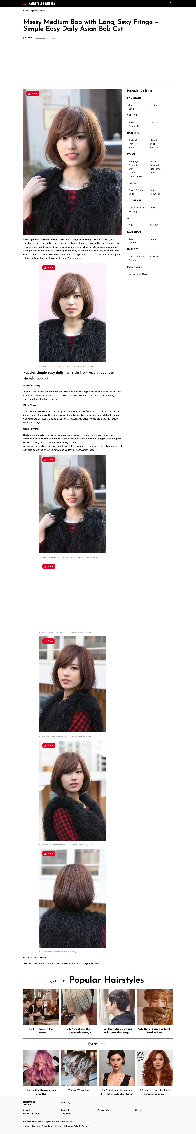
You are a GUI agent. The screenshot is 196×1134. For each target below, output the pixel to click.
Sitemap (138, 1110)
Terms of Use (66, 1114)
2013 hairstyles (43, 963)
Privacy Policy (103, 1110)
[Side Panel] (25, 3)
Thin (130, 143)
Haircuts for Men (137, 274)
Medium (154, 105)
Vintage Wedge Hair (79, 1090)
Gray (130, 169)
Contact (26, 1110)
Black (131, 147)
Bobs (131, 122)
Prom (152, 207)
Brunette (133, 165)
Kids (130, 225)
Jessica (31, 38)
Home (25, 11)
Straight (154, 140)
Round (153, 239)
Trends (132, 260)
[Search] (171, 4)
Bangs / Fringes (136, 190)
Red (152, 172)
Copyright (65, 1110)
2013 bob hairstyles (65, 963)
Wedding (132, 211)
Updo (131, 193)
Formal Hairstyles (138, 207)
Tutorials (154, 256)
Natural (154, 147)
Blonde (153, 161)
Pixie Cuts (133, 126)
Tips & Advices (136, 256)
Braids (153, 190)
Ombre (132, 172)
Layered (154, 122)
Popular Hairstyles (37, 11)
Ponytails (155, 193)
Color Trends (135, 176)
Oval (130, 239)
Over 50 (154, 225)
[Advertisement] (98, 59)
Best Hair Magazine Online (66, 1122)
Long (131, 108)
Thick (152, 143)
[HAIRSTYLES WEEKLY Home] (40, 1103)
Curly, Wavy (134, 140)
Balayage (133, 161)
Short (131, 105)
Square (132, 242)
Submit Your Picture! (31, 1114)
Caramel (154, 165)
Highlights (155, 169)
